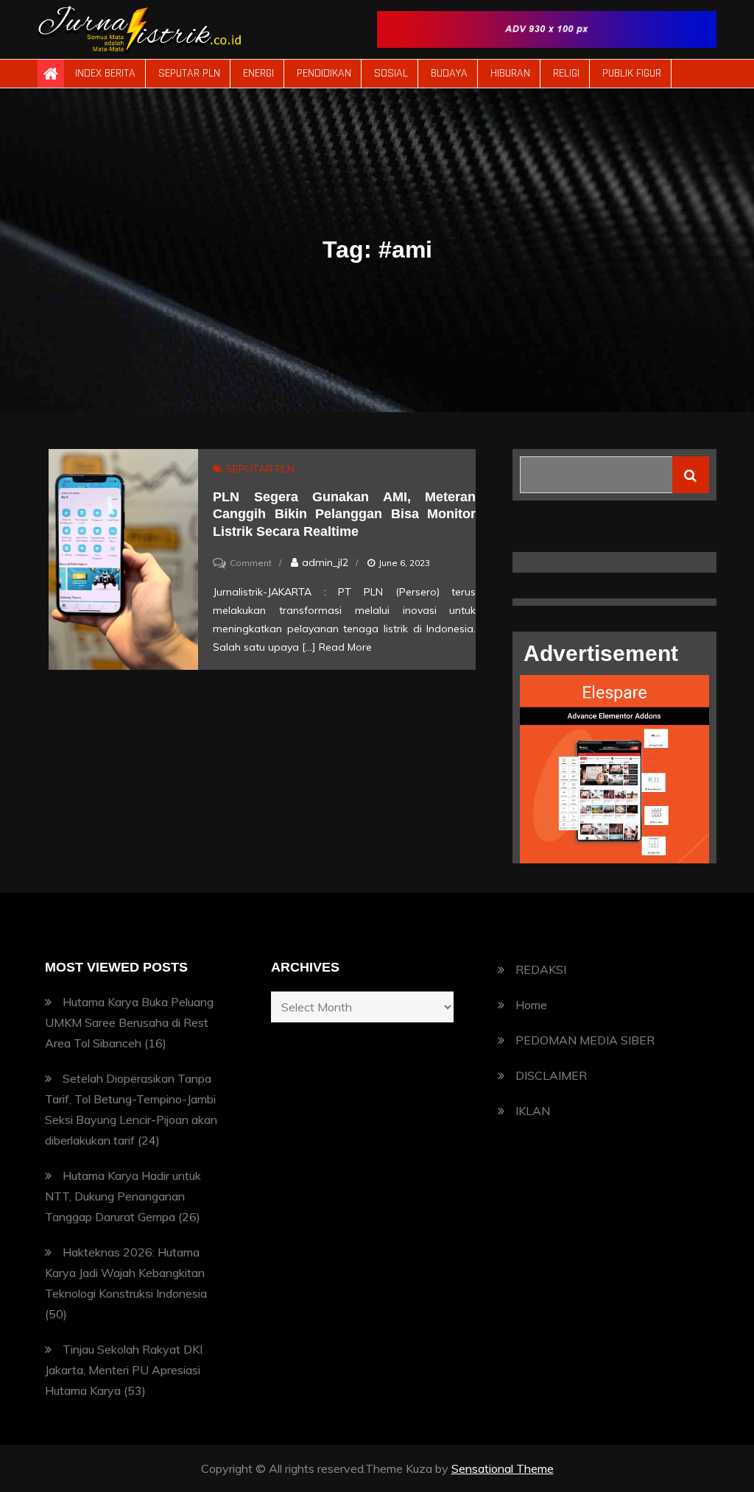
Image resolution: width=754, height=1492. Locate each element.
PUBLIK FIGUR (631, 73)
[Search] (690, 474)
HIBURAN (510, 73)
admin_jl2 (325, 562)
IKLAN (532, 1110)
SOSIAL (391, 73)
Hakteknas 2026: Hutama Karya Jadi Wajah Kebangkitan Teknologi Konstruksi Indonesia (126, 1273)
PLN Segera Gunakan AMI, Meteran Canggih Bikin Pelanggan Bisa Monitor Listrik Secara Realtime (344, 514)
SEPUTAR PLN (189, 73)
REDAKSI (540, 969)
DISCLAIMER (551, 1075)
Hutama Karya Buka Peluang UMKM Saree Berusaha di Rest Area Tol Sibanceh (129, 1022)
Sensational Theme (502, 1468)
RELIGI (566, 73)
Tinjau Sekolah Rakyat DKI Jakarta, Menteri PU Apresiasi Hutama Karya (123, 1370)
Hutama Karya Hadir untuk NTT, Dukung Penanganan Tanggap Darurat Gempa (123, 1196)
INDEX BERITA (105, 73)
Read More (345, 647)
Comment (251, 562)
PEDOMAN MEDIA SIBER (585, 1040)
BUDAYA (449, 73)
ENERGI (258, 73)
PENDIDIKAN (324, 73)
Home (531, 1004)
